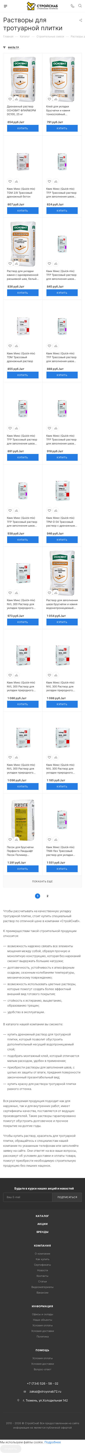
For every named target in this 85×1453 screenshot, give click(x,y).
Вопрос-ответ (42, 1369)
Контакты (42, 1275)
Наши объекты (42, 1319)
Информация (42, 1306)
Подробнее (52, 1442)
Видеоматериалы (42, 1287)
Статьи (42, 1281)
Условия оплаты (42, 1325)
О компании (42, 1253)
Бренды (43, 1231)
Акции (42, 1224)
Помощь (42, 1350)
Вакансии (42, 1292)
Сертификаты (42, 1264)
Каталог (42, 1216)
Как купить (42, 1259)
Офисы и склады (42, 1314)
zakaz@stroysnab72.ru (45, 1391)
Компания (42, 1245)
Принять (10, 1448)
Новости (42, 1270)
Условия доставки (42, 1330)
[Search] (80, 6)
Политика (43, 1336)
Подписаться (67, 1197)
